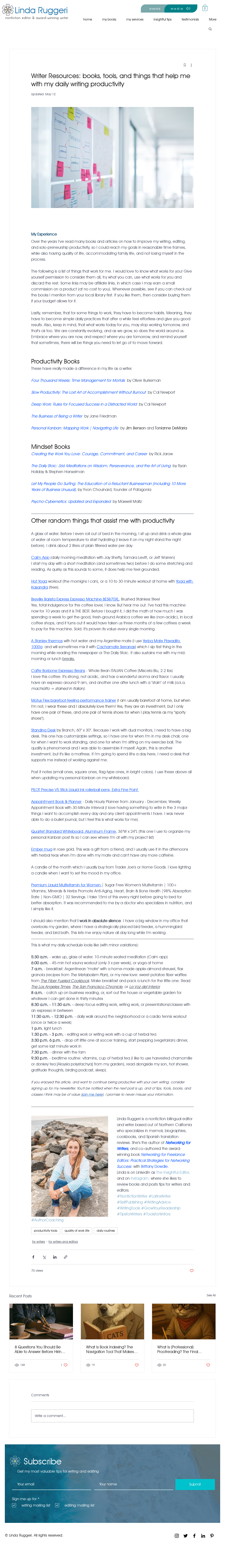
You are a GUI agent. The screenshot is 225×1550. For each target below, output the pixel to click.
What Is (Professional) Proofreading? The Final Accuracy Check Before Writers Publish (178, 1349)
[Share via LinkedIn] (55, 1257)
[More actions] (191, 65)
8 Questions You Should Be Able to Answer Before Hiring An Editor (39, 1349)
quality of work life (77, 1230)
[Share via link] (66, 1257)
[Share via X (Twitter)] (44, 1257)
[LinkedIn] (203, 1536)
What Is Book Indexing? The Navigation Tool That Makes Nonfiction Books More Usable (112, 1349)
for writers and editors (63, 1241)
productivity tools (45, 1230)
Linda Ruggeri (41, 10)
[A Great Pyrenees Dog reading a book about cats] (112, 1321)
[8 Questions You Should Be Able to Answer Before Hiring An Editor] (41, 1321)
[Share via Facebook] (33, 1257)
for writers (38, 1241)
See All (211, 1295)
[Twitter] (185, 1536)
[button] (205, 7)
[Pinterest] (212, 1536)
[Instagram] (177, 1536)
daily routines (106, 1230)
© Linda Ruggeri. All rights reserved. (34, 1535)
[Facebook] (194, 1536)
